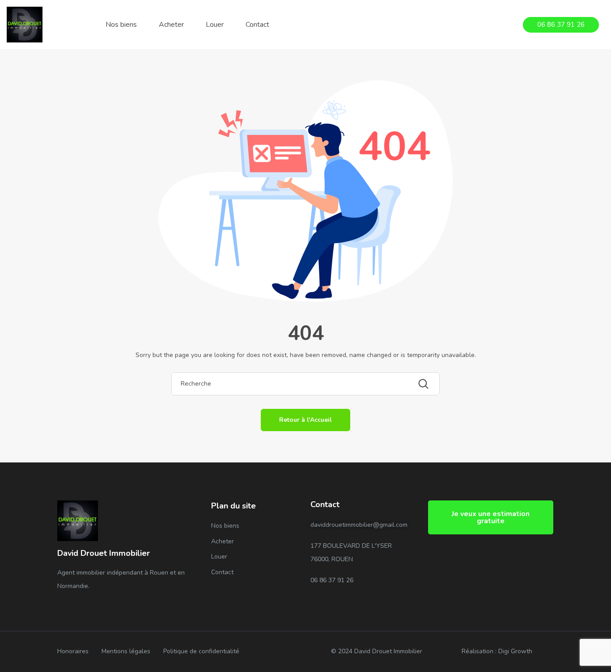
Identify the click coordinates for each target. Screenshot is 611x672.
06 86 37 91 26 (331, 580)
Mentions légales (126, 651)
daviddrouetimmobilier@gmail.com (358, 525)
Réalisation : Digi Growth (497, 651)
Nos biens (121, 24)
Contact (257, 24)
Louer (215, 24)
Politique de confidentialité (201, 651)
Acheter (171, 24)
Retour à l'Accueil (305, 420)
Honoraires (73, 651)
